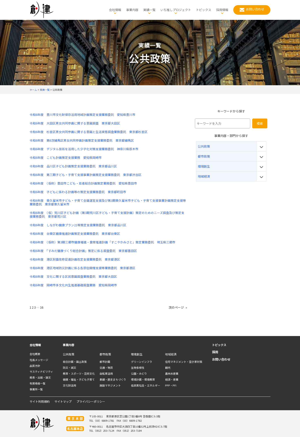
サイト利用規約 (40, 401)
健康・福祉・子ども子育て (79, 379)
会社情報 (35, 345)
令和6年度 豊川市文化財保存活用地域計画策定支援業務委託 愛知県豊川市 (82, 115)
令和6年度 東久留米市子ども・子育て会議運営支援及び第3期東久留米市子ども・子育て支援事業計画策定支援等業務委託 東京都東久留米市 (108, 202)
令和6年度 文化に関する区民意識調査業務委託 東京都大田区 (73, 276)
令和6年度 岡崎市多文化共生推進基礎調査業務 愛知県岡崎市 (73, 285)
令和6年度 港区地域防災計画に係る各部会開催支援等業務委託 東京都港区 (82, 268)
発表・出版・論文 (40, 377)
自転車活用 (106, 373)
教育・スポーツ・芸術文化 (79, 373)
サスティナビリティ (41, 371)
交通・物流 (106, 368)
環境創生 (136, 354)
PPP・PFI (170, 385)
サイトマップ (63, 401)
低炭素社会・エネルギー (145, 385)
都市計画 (105, 362)
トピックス (219, 345)
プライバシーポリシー (91, 401)
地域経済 (171, 354)
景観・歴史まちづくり (113, 379)
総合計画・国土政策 (75, 362)
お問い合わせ (221, 359)
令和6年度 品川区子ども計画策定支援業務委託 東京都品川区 (73, 166)
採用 (215, 352)
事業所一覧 (36, 389)
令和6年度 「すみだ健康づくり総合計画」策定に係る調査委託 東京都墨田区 (83, 251)
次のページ (178, 307)
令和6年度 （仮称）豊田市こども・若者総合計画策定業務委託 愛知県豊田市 (83, 183)
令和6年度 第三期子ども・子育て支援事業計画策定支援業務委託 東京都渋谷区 (85, 175)
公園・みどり (139, 373)
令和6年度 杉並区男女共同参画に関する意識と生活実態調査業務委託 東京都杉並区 (89, 132)
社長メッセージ (39, 360)
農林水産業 (171, 373)
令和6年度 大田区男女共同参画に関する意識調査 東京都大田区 (75, 123)
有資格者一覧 (38, 383)
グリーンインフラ (141, 362)
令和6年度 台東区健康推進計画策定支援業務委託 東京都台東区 (75, 233)
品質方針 (35, 366)
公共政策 (68, 354)
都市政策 (105, 354)
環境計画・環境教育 (143, 379)
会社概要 (35, 354)
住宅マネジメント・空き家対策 (183, 362)
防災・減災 (69, 368)
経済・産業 (171, 379)
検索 (260, 123)
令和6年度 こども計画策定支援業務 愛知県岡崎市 (66, 157)
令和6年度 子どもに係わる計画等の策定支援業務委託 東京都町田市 (78, 192)
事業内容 (68, 345)
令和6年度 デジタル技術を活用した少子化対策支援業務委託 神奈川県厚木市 (84, 149)
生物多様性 (137, 368)
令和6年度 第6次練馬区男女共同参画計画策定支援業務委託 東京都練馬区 (82, 140)
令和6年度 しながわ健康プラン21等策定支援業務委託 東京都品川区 (78, 225)
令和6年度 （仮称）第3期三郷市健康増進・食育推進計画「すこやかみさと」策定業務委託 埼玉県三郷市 (102, 242)
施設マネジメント (110, 385)
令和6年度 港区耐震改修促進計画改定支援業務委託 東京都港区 (75, 259)
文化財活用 (69, 385)
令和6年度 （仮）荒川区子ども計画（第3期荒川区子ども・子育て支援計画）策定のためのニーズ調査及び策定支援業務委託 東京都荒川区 (107, 214)
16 (41, 307)
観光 (167, 368)
